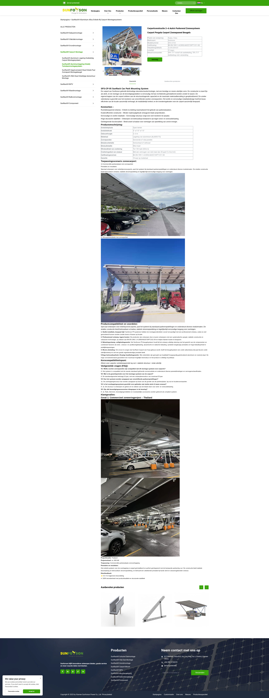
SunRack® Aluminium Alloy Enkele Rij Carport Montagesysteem (96, 20)
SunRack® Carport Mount (120, 667)
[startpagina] (75, 10)
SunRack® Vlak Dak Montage (122, 660)
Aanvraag (155, 59)
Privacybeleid (107, 694)
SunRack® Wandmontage (70, 91)
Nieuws (164, 11)
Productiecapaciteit (135, 11)
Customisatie (169, 694)
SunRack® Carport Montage (71, 52)
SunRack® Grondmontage (70, 45)
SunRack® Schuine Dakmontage (123, 656)
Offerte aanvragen (196, 11)
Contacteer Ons (176, 12)
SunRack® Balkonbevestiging (122, 677)
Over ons (179, 694)
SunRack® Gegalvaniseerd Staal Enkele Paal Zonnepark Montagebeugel (78, 71)
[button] (201, 587)
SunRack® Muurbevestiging (121, 673)
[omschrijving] (71, 654)
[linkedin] (68, 671)
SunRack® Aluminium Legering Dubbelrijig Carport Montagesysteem (78, 59)
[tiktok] (78, 671)
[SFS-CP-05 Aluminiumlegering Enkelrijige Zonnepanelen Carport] (191, 609)
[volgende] (141, 71)
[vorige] (103, 71)
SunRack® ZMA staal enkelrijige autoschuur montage (78, 77)
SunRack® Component (69, 103)
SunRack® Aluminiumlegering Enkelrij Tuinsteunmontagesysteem (76, 65)
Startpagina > (65, 20)
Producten (120, 11)
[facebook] (62, 671)
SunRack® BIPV (66, 84)
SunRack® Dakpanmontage (71, 33)
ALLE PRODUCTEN (67, 27)
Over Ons (107, 11)
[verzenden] (194, 3)
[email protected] (73, 3)
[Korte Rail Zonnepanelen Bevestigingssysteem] (118, 609)
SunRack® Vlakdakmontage (71, 39)
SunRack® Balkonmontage (71, 97)
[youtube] (73, 671)
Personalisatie (152, 11)
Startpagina (95, 11)
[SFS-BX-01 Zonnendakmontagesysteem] (155, 609)
